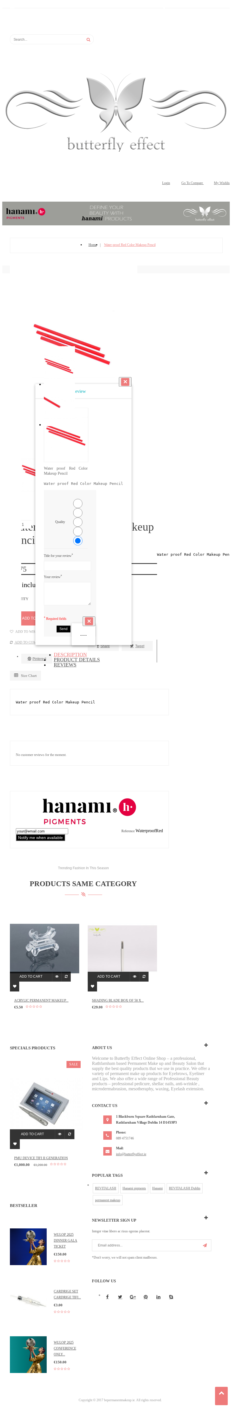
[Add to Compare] (66, 977)
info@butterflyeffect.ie (131, 1154)
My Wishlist (222, 183)
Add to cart (31, 976)
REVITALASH (105, 1188)
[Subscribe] (205, 1245)
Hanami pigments (134, 1188)
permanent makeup (107, 1200)
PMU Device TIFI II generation (41, 1158)
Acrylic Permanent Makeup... (41, 1000)
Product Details (77, 659)
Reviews (65, 665)
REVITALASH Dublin (184, 1188)
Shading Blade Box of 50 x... (118, 1000)
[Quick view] (56, 977)
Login (166, 183)
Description (70, 654)
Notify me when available (40, 837)
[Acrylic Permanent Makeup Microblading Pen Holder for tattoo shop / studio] (44, 948)
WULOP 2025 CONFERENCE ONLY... (65, 1348)
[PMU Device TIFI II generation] (46, 1103)
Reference (128, 831)
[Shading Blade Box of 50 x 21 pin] (122, 948)
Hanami (157, 1188)
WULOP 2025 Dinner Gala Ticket (65, 1240)
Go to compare (192, 183)
